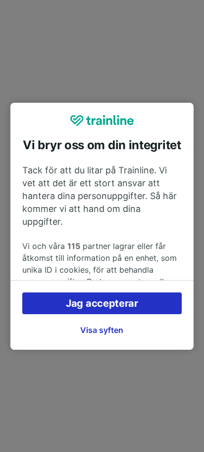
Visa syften (101, 330)
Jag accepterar (102, 303)
